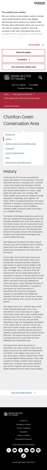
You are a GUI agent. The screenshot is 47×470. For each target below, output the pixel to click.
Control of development (14, 153)
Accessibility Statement (23, 439)
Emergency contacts (23, 424)
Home (6, 94)
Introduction (10, 134)
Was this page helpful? (21, 393)
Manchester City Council (21, 75)
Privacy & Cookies (23, 435)
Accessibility (33, 85)
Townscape (9, 149)
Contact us (23, 421)
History (8, 139)
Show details (34, 45)
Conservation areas (11, 106)
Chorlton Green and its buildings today (20, 144)
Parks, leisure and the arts (22, 94)
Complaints (23, 432)
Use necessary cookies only (23, 67)
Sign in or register (19, 85)
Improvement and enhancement (18, 163)
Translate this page (25, 88)
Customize (22, 59)
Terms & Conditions (23, 428)
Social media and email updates (23, 445)
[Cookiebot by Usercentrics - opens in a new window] (34, 3)
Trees (7, 158)
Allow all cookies (23, 52)
